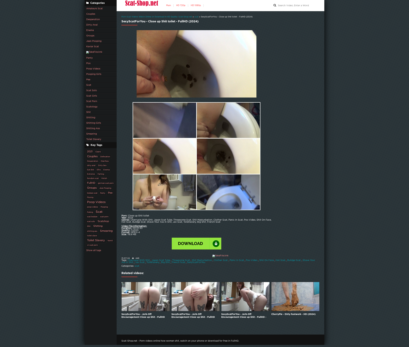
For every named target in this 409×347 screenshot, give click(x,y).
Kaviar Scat (92, 47)
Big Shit (165, 262)
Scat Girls (91, 96)
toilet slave (92, 236)
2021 (90, 152)
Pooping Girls (93, 74)
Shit (88, 112)
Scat (88, 85)
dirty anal (91, 165)
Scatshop (103, 221)
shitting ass (92, 231)
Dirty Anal (92, 25)
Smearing (91, 134)
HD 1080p (196, 5)
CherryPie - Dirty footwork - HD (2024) (293, 314)
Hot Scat (280, 260)
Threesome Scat (181, 260)
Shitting (90, 118)
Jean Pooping (93, 41)
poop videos (92, 207)
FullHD (91, 183)
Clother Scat (221, 260)
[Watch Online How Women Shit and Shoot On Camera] (141, 5)
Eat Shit (90, 170)
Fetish (104, 178)
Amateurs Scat (94, 9)
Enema (90, 30)
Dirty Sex (102, 165)
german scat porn (106, 183)
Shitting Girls (93, 123)
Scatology (91, 107)
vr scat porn (92, 245)
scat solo (91, 221)
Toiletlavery (153, 262)
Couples (90, 14)
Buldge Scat (294, 260)
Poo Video (251, 260)
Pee (88, 80)
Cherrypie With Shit (139, 260)
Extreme (91, 174)
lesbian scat (92, 193)
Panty (89, 58)
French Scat (178, 262)
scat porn (104, 217)
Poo (88, 63)
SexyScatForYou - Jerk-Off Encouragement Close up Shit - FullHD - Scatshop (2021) (243, 316)
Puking (90, 212)
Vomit (110, 240)
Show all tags (93, 250)
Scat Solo (91, 90)
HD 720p (180, 5)
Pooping (104, 207)
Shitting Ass (93, 128)
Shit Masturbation (202, 260)
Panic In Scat (237, 260)
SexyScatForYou (196, 262)
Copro (98, 152)
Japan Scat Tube (161, 260)
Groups (90, 36)
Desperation (93, 19)
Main (168, 5)
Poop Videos (93, 69)
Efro (99, 170)
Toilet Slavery (93, 139)
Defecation (105, 157)
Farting (101, 174)
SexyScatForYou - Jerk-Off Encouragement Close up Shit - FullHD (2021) (143, 316)
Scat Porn (91, 101)
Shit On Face (266, 260)
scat (137, 266)
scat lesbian (92, 217)
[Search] (275, 5)
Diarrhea (104, 161)
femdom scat (93, 178)
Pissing (90, 197)
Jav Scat (140, 262)
